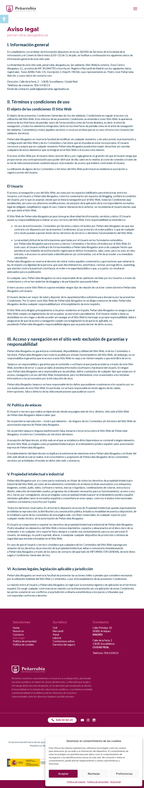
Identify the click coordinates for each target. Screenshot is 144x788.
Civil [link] (55, 627)
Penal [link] (56, 634)
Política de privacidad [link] (98, 781)
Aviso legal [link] (115, 781)
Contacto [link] (18, 634)
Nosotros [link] (18, 631)
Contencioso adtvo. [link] (64, 641)
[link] (4, 19)
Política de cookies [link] (76, 781)
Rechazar (94, 773)
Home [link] (16, 627)
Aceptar (63, 773)
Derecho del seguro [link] (64, 644)
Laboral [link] (57, 637)
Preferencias (124, 773)
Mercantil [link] (58, 631)
